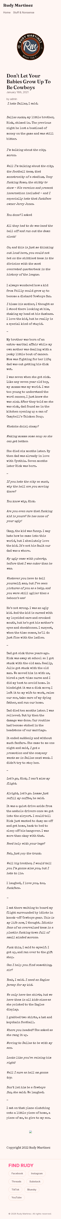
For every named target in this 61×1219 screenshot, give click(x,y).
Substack (34, 1181)
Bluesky (31, 1189)
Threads (16, 1181)
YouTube (17, 1197)
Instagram (37, 1173)
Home (7, 12)
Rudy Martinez (18, 5)
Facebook (17, 1173)
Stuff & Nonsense (23, 12)
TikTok (15, 1189)
